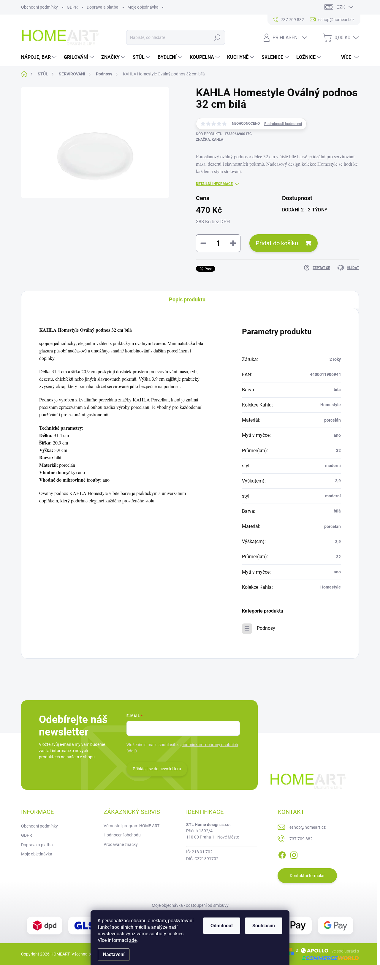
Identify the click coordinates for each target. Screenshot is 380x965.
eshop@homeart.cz (307, 827)
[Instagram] (293, 853)
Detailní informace (214, 184)
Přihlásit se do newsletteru (157, 768)
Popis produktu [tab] (187, 299)
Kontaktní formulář (307, 875)
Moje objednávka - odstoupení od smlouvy (190, 905)
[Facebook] (282, 853)
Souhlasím (263, 925)
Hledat (217, 37)
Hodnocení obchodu (122, 835)
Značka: (209, 139)
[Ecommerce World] (328, 958)
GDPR (72, 7)
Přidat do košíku (277, 243)
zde (133, 940)
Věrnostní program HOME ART (131, 825)
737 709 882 (301, 838)
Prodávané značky (121, 844)
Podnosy (266, 628)
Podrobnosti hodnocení (283, 124)
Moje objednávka (143, 7)
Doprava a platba (102, 7)
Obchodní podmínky (39, 7)
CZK (340, 7)
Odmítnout (221, 925)
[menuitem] (39, 57)
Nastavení (113, 954)
